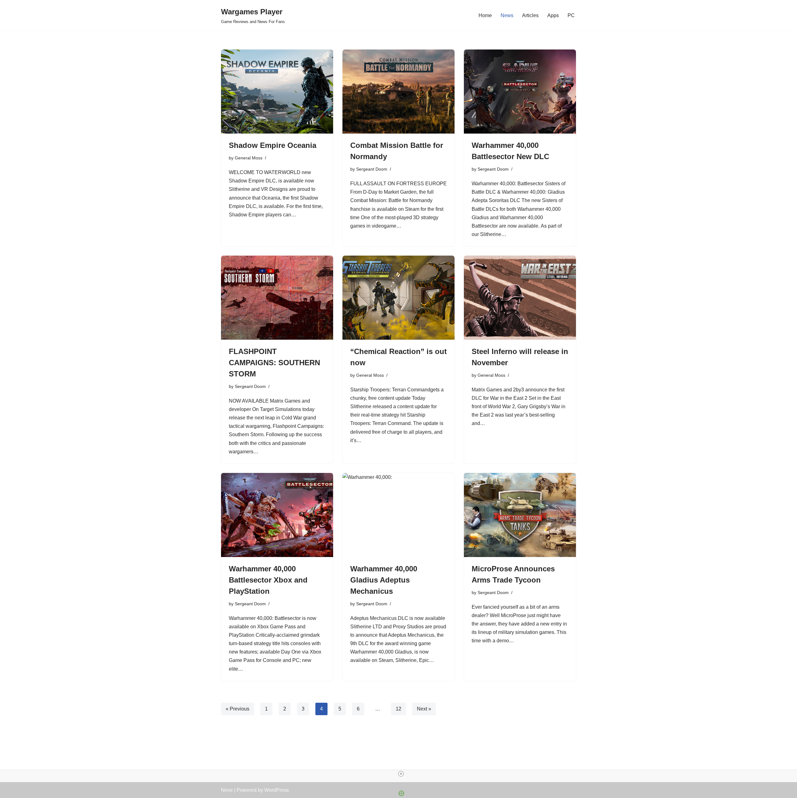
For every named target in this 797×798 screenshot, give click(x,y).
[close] (401, 774)
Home (485, 15)
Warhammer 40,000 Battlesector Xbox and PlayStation (268, 579)
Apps (553, 15)
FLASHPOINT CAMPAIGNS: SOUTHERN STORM (274, 362)
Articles (530, 15)
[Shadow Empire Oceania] (277, 92)
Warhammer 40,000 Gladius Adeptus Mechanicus (383, 579)
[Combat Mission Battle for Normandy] (398, 92)
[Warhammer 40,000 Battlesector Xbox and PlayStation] (277, 515)
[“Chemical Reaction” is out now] (398, 298)
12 (398, 708)
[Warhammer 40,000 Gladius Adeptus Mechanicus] (398, 515)
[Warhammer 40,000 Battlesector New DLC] (520, 92)
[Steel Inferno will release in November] (520, 298)
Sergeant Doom (371, 169)
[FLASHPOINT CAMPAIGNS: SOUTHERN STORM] (277, 298)
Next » (424, 708)
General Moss (248, 157)
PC (571, 15)
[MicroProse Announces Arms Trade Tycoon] (520, 515)
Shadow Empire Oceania (272, 145)
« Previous (237, 708)
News (507, 15)
